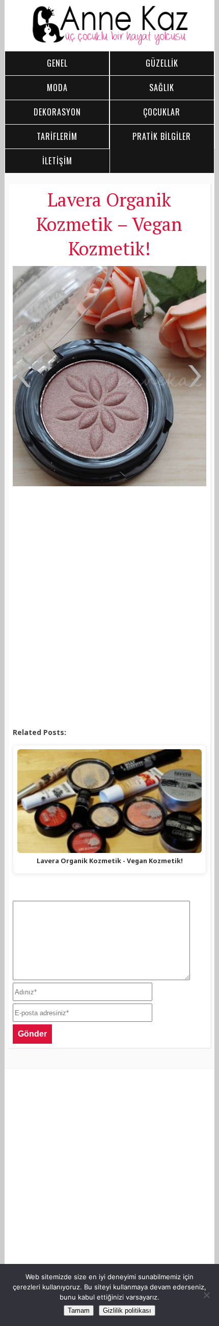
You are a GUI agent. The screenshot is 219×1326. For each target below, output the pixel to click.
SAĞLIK (161, 87)
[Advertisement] (109, 607)
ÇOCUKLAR (161, 112)
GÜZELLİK (162, 63)
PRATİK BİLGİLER (161, 136)
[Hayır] (206, 1295)
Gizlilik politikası (127, 1310)
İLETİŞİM (57, 161)
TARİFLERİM (57, 136)
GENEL (57, 63)
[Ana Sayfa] (109, 42)
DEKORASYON (57, 112)
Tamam (79, 1310)
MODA (57, 87)
